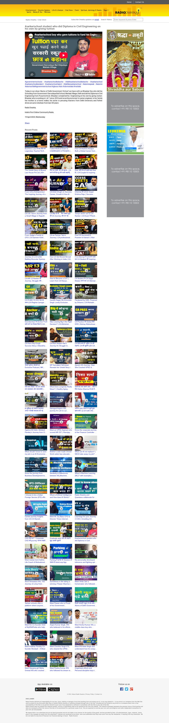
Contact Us (139, 2)
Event (77, 10)
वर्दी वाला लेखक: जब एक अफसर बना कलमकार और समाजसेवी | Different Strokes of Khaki (35, 389)
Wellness (47, 12)
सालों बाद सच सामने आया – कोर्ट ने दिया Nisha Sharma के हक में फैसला (85, 389)
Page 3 (106, 10)
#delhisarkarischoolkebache (76, 82)
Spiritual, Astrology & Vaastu (91, 10)
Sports (29, 12)
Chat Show (69, 10)
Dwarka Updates (44, 10)
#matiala (77, 86)
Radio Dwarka (31, 20)
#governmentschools (33, 82)
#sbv (61, 86)
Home (129, 2)
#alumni (99, 84)
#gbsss (55, 86)
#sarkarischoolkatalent (34, 84)
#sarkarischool (96, 82)
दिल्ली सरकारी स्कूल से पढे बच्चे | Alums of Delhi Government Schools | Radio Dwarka (85, 605)
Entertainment (31, 10)
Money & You (37, 12)
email (97, 20)
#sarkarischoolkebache (53, 82)
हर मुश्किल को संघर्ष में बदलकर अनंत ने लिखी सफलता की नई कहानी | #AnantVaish (34, 410)
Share (27, 123)
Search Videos (106, 20)
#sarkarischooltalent (53, 84)
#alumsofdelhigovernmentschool (38, 86)
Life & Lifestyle (57, 10)
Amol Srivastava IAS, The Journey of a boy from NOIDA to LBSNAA (35, 584)
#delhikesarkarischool (72, 84)
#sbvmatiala (68, 86)
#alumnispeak (88, 84)
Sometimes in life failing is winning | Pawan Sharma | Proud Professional (60, 584)
